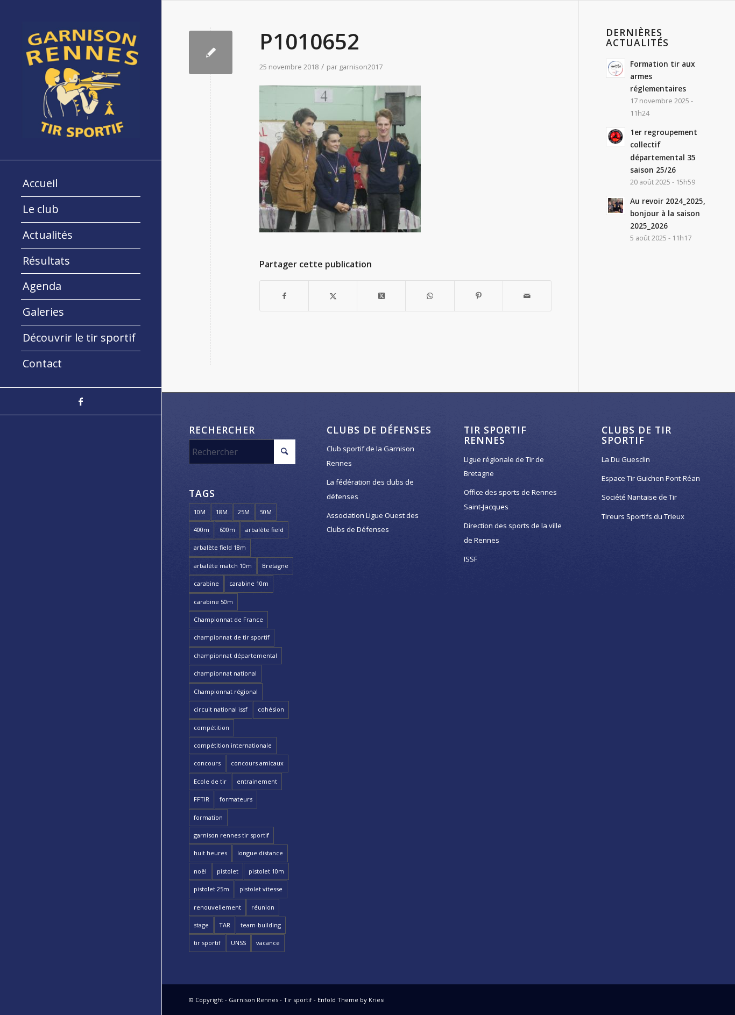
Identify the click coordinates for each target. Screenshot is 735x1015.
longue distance (260, 853)
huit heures (210, 853)
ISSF (470, 559)
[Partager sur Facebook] (284, 296)
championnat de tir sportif (232, 637)
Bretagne (275, 566)
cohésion (271, 709)
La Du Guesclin (626, 459)
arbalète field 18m (220, 547)
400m (201, 530)
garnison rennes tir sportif (231, 835)
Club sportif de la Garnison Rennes (370, 455)
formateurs (236, 799)
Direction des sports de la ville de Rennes (513, 532)
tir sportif (207, 943)
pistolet (227, 871)
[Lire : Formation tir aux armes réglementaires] (615, 68)
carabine (206, 583)
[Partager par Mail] (527, 296)
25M (244, 512)
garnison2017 (361, 67)
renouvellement (217, 907)
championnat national (225, 673)
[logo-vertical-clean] (81, 80)
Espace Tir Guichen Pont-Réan (651, 478)
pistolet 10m (266, 871)
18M (222, 512)
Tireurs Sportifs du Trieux (643, 516)
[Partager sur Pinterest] (479, 296)
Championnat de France (228, 619)
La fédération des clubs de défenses (370, 489)
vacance (268, 943)
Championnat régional (226, 691)
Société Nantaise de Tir (639, 497)
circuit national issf (221, 709)
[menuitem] (80, 184)
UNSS (238, 943)
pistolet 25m (211, 889)
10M (200, 512)
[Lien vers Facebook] (80, 401)
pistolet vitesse (260, 889)
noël (200, 871)
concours (207, 763)
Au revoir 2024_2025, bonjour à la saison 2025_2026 (667, 213)
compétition (211, 727)
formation (208, 817)
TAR (224, 925)
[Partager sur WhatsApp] (430, 296)
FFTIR (201, 799)
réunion (262, 907)
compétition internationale (233, 745)
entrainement (257, 781)
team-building (261, 925)
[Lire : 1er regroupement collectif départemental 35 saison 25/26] (615, 136)
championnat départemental (235, 655)
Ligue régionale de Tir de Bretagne (504, 466)
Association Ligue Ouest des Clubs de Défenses (373, 522)
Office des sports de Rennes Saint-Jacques (510, 499)
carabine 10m (248, 583)
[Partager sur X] (333, 296)
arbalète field (264, 530)
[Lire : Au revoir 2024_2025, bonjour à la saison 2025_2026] (615, 205)
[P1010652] (210, 52)
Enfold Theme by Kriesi (351, 1000)
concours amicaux (257, 763)
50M (266, 512)
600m (227, 530)
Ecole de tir (210, 781)
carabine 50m (213, 602)
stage (201, 925)
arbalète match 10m (223, 566)
